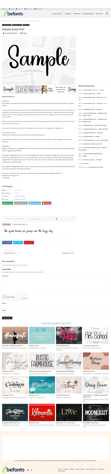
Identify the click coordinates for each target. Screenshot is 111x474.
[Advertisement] (92, 53)
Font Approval (90, 469)
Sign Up (11, 9)
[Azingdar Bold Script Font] (15, 412)
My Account (20, 9)
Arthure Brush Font (63, 395)
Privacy (65, 469)
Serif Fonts (77, 425)
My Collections (29, 9)
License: (6, 199)
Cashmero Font (7, 395)
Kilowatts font (34, 423)
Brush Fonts (5, 348)
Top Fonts (61, 471)
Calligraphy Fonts (21, 21)
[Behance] (28, 470)
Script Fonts (26, 25)
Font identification (88, 14)
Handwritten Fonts (17, 25)
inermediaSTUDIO (19, 196)
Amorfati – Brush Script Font (12, 346)
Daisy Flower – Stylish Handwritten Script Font (95, 396)
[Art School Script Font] (96, 335)
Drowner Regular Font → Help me (92, 93)
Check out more (21, 203)
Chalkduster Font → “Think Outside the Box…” (96, 125)
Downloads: (7, 193)
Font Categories (10, 21)
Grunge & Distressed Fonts (70, 348)
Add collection (35, 203)
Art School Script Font (91, 346)
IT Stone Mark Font (63, 346)
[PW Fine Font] (42, 335)
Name (4, 303)
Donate (47, 203)
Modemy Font (34, 395)
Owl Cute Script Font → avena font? (93, 160)
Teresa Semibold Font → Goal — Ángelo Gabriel (96, 140)
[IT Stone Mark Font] (69, 335)
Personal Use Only (19, 199)
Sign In (4, 9)
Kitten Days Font (89, 371)
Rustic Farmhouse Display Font (40, 371)
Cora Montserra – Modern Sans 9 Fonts (92, 144)
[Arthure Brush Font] (69, 385)
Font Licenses (80, 469)
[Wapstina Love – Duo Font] (69, 412)
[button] (107, 14)
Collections (76, 14)
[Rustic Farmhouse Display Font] (42, 361)
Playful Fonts (97, 373)
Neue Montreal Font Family (96, 167)
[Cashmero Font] (15, 385)
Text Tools (99, 14)
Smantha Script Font (68, 253)
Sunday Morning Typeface (65, 371)
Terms (60, 469)
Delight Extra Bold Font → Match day (93, 133)
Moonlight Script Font (90, 423)
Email (4, 310)
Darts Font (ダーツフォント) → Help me (94, 90)
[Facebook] (31, 470)
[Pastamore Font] (15, 361)
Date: (5, 190)
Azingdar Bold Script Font (11, 423)
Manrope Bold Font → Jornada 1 (92, 136)
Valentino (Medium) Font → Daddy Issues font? (96, 129)
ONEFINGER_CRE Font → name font (93, 109)
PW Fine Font (33, 346)
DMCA (72, 469)
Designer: (6, 196)
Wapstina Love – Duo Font (65, 423)
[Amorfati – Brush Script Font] (15, 335)
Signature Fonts (21, 348)
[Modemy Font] (42, 385)
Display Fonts (87, 348)
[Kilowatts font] (42, 412)
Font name (86, 163)
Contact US (100, 469)
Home (3, 21)
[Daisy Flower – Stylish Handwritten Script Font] (96, 385)
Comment (5, 276)
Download (8, 203)
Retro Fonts (16, 397)
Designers (68, 14)
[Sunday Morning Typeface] (69, 361)
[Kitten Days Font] (96, 361)
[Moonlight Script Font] (96, 412)
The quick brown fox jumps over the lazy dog (28, 230)
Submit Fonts (39, 9)
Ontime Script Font (9, 253)
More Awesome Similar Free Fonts (56, 323)
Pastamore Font (8, 371)
